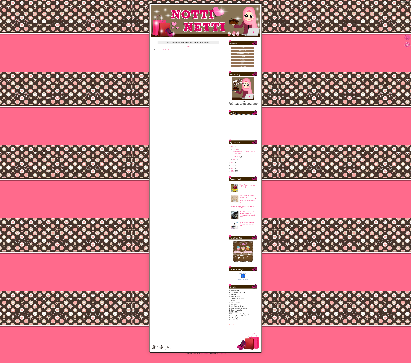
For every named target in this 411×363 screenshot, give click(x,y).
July (234, 159)
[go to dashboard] (407, 48)
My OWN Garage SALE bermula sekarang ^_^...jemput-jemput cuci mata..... (247, 214)
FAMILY (242, 60)
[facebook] (407, 40)
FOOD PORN (242, 66)
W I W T (242, 57)
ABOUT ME (242, 51)
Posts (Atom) (167, 50)
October (235, 149)
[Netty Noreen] (243, 277)
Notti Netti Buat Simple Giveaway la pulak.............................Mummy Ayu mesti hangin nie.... (248, 199)
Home (188, 46)
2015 (233, 168)
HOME (242, 48)
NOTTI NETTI (204, 353)
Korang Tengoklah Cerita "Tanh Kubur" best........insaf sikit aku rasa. (243, 207)
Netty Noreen (242, 273)
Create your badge (243, 279)
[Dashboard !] (405, 2)
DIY (242, 63)
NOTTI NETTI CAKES (242, 54)
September (236, 157)
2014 (233, 171)
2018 (233, 147)
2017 (233, 163)
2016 (233, 165)
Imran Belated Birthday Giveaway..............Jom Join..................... (247, 223)
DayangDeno (222, 353)
